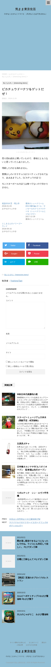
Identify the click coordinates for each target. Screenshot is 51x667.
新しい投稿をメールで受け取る (21, 366)
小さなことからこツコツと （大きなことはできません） (25, 656)
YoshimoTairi (16, 281)
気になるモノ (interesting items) (16, 275)
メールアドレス (12, 343)
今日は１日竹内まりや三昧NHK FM (24, 519)
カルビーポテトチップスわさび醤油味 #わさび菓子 (32, 597)
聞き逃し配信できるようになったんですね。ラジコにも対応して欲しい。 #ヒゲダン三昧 (32, 544)
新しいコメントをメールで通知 (21, 362)
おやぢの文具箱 (31, 645)
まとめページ (33, 642)
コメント (9, 300)
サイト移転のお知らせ (18, 642)
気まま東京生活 (25, 9)
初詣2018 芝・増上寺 (10, 203)
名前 (8, 334)
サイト (8, 352)
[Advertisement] (25, 43)
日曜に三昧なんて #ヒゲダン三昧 (32, 559)
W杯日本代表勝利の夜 (27, 394)
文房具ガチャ (23, 443)
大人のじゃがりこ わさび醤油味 (32, 614)
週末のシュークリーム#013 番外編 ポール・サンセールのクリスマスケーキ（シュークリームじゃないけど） (36, 208)
